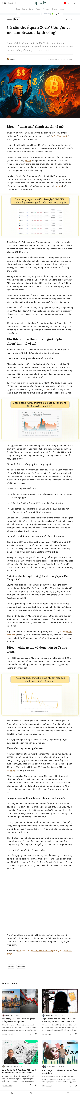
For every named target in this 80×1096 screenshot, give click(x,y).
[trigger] (9, 3)
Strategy (11, 770)
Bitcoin (28, 160)
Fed (49, 389)
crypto (59, 186)
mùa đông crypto (60, 136)
